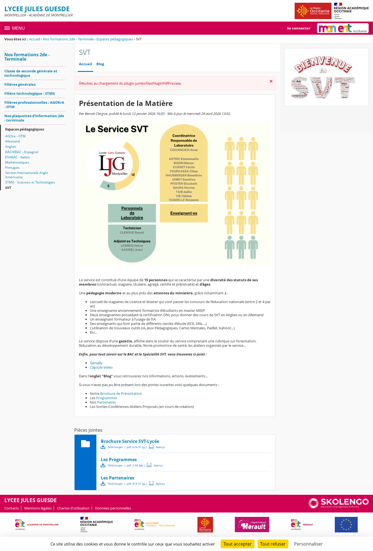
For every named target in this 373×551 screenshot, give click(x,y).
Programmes (106, 397)
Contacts (11, 508)
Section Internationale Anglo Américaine (26, 174)
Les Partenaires (117, 478)
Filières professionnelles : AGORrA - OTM (34, 104)
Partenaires (106, 402)
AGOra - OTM (15, 136)
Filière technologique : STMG (29, 93)
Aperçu (157, 447)
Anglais (10, 146)
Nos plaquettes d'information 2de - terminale (34, 118)
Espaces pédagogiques (114, 39)
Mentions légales (38, 508)
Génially (96, 362)
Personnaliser (308, 544)
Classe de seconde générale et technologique (30, 73)
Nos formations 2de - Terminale (68, 39)
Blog (100, 64)
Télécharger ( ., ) (127, 447)
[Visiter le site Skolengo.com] (339, 507)
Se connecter (298, 28)
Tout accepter (237, 544)
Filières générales (19, 84)
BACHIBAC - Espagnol (21, 152)
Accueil (34, 39)
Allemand (12, 141)
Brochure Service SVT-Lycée (130, 441)
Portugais (12, 167)
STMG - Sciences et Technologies (30, 182)
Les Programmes (119, 460)
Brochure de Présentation (121, 393)
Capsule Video (101, 367)
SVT (8, 187)
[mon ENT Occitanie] (343, 28)
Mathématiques (17, 162)
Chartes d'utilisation (73, 508)
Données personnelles (113, 508)
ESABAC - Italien (17, 157)
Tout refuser (273, 544)
